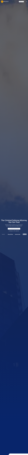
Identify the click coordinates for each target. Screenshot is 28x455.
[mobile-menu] (26, 1)
